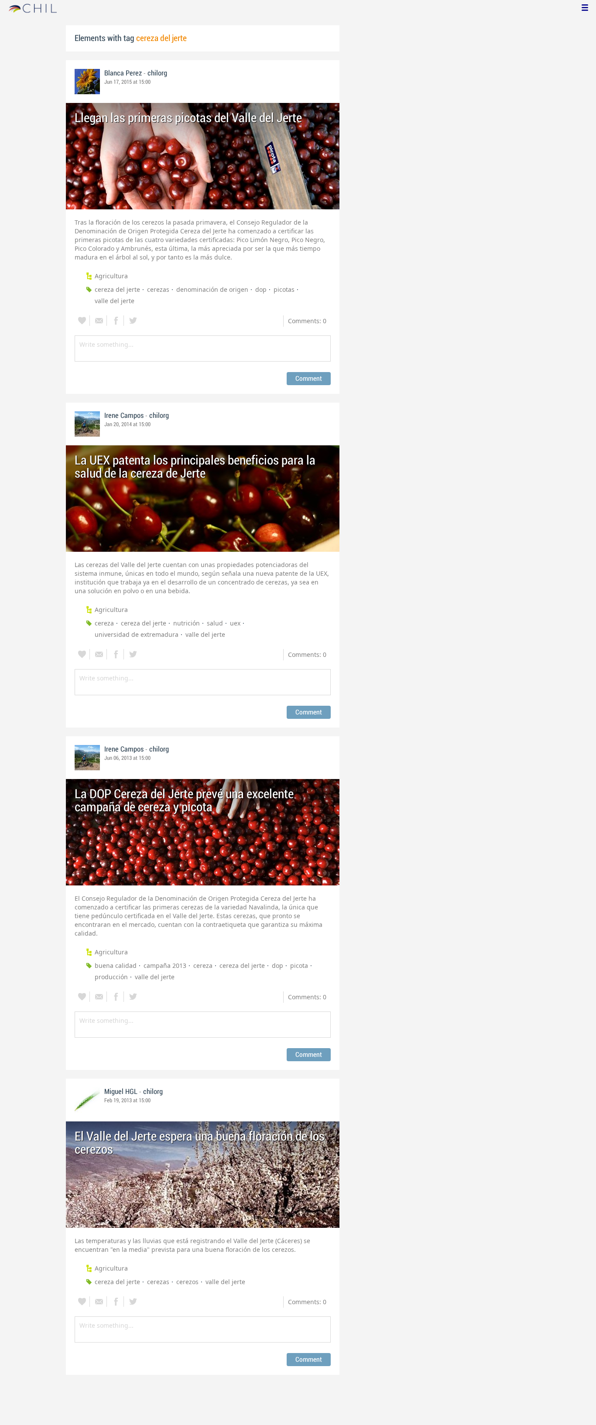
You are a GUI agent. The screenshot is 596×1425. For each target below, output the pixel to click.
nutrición (186, 623)
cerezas (158, 289)
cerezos (187, 1282)
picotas (284, 289)
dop (261, 289)
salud (215, 623)
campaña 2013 (165, 965)
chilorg (157, 73)
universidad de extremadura (136, 634)
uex (235, 623)
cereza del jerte (117, 289)
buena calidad (116, 965)
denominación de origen (212, 289)
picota (299, 965)
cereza (104, 623)
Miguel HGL (120, 1092)
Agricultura (111, 276)
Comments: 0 (307, 321)
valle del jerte (114, 301)
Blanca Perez (123, 73)
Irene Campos (124, 416)
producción (111, 977)
